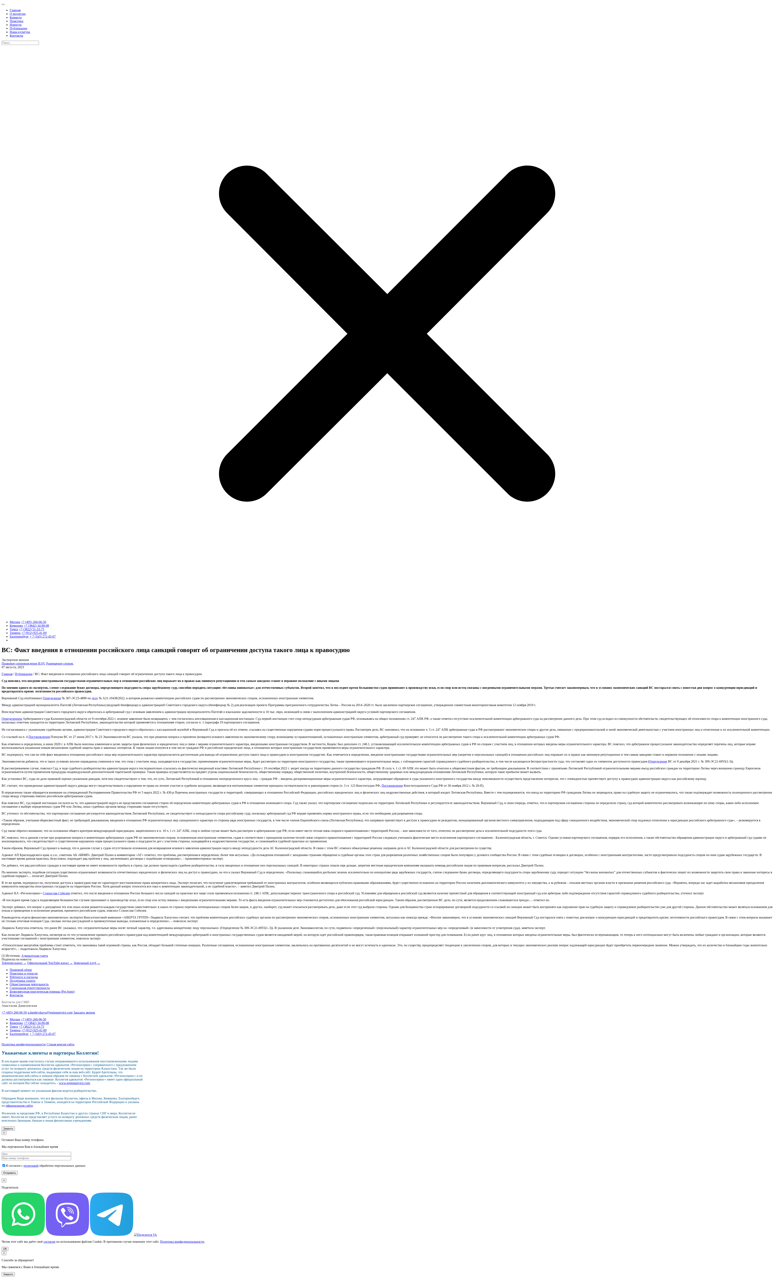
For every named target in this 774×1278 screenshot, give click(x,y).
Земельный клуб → (87, 963)
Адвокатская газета (34, 955)
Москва (15, 622)
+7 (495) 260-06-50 (33, 622)
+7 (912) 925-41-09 (34, 633)
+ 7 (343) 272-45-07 (43, 636)
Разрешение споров (59, 663)
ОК (5, 1248)
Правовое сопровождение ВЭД (23, 663)
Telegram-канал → (14, 963)
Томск (14, 629)
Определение (52, 698)
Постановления (39, 737)
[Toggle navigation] (3, 4)
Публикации (23, 674)
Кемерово (16, 625)
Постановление (392, 785)
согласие (49, 1241)
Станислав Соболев (56, 893)
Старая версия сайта (60, 1044)
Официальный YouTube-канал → (50, 963)
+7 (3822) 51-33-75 (31, 629)
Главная (7, 674)
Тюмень (15, 633)
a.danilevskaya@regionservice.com (50, 1012)
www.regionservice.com (74, 1083)
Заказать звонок (84, 1012)
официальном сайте (19, 1105)
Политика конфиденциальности (24, 1044)
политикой (31, 1165)
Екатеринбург (19, 636)
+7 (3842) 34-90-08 (36, 625)
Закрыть (8, 1128)
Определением (12, 718)
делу (95, 698)
